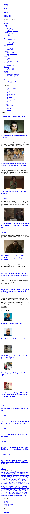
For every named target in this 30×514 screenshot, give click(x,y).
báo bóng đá (20, 480)
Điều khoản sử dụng (9, 502)
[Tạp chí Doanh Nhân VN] (15, 377)
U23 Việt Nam (12, 475)
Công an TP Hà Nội (19, 479)
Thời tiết (11, 489)
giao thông (6, 489)
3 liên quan (3, 232)
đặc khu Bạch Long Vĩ (15, 490)
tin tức (19, 482)
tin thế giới (5, 475)
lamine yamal (4, 482)
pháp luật (23, 488)
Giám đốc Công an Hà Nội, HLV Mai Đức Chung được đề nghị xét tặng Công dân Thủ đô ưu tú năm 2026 (14, 394)
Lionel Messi (24, 490)
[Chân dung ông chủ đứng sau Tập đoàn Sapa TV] (15, 366)
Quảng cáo (6, 505)
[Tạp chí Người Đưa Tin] (15, 168)
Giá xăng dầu (23, 476)
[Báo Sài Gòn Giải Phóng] (15, 413)
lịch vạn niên (19, 475)
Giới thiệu (6, 501)
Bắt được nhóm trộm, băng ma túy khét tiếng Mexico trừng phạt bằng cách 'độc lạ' (15, 164)
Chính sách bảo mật (9, 504)
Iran (26, 486)
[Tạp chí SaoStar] (15, 262)
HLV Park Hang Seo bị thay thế (11, 323)
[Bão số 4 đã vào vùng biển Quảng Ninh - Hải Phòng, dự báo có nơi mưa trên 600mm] (15, 444)
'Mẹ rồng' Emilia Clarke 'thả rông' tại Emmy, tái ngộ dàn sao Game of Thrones (14, 274)
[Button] (4, 21)
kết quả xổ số (12, 492)
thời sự (17, 492)
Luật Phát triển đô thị (14, 472)
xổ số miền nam (5, 476)
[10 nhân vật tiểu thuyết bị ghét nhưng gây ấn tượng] (15, 126)
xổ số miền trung (9, 473)
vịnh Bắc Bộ (25, 489)
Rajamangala (13, 478)
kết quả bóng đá (5, 490)
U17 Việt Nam (16, 476)
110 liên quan (6, 454)
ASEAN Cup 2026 (12, 482)
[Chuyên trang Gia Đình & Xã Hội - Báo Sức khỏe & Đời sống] (15, 466)
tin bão (10, 476)
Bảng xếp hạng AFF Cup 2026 (8, 488)
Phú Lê (26, 482)
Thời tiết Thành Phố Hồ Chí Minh (11, 486)
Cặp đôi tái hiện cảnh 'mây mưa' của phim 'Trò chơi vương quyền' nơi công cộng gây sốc (15, 225)
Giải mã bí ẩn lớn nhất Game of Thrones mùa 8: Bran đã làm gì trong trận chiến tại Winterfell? (15, 257)
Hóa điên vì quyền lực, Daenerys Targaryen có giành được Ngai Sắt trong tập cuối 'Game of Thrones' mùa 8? (15, 291)
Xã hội (25, 480)
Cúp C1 (19, 488)
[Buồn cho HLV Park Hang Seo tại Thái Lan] (15, 332)
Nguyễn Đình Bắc (20, 493)
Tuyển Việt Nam (18, 473)
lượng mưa (26, 475)
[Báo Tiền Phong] (15, 229)
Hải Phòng (14, 480)
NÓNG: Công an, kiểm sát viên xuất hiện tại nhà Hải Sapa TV (14, 357)
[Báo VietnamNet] (15, 438)
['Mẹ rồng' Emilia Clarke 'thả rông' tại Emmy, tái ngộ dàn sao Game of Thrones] (15, 270)
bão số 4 (23, 486)
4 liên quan (3, 469)
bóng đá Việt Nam (5, 478)
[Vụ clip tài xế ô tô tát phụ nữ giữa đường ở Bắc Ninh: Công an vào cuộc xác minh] (15, 418)
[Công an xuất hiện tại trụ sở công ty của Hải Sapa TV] (15, 431)
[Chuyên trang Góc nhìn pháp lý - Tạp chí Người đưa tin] (15, 426)
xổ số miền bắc (9, 479)
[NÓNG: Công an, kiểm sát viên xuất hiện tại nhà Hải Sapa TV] (15, 349)
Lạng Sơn (5, 492)
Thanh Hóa (23, 485)
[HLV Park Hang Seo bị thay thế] (15, 317)
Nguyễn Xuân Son (15, 485)
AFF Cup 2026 (4, 472)
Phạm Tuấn (22, 472)
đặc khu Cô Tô (17, 489)
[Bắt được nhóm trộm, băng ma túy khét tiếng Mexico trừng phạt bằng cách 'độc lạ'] (15, 154)
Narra (22, 482)
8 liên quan (3, 415)
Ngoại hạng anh (9, 483)
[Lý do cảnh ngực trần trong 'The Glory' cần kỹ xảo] (15, 182)
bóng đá (3, 483)
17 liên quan (4, 198)
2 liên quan (3, 441)
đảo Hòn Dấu (7, 485)
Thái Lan (15, 483)
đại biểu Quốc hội (11, 493)
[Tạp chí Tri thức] (15, 140)
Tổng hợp (6, 512)
